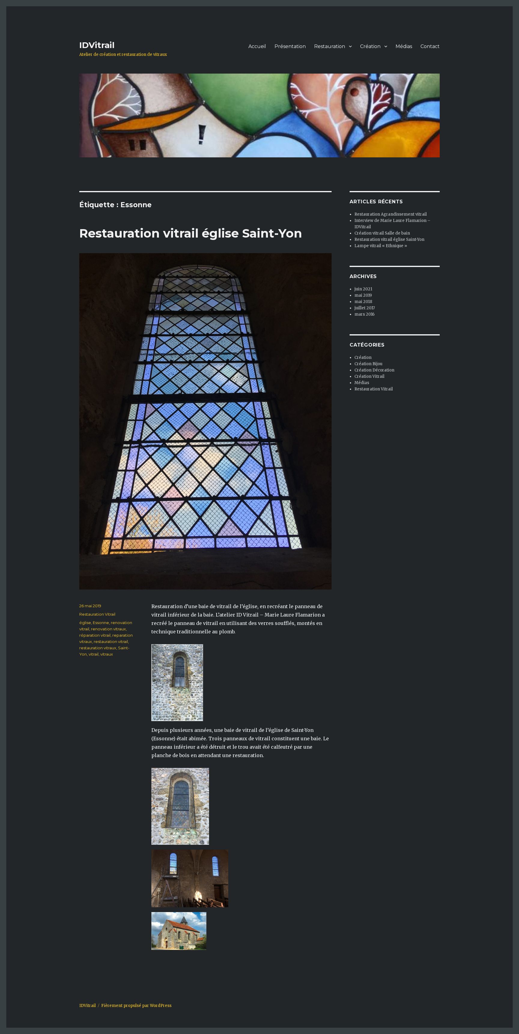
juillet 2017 (364, 308)
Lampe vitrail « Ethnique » (380, 245)
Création (370, 46)
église (85, 622)
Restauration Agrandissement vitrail (390, 214)
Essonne (101, 622)
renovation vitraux (108, 628)
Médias (404, 46)
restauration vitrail (111, 641)
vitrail (94, 654)
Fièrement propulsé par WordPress (136, 1005)
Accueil (257, 46)
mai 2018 (363, 301)
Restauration (329, 46)
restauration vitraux (97, 647)
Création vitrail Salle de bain (382, 233)
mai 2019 (363, 295)
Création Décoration (374, 370)
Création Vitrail (369, 376)
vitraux (106, 654)
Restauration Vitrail (97, 614)
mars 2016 (364, 314)
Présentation (290, 46)
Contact (430, 46)
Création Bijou (368, 363)
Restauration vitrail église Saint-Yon (190, 233)
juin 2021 (363, 289)
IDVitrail (96, 45)
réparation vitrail (95, 635)
